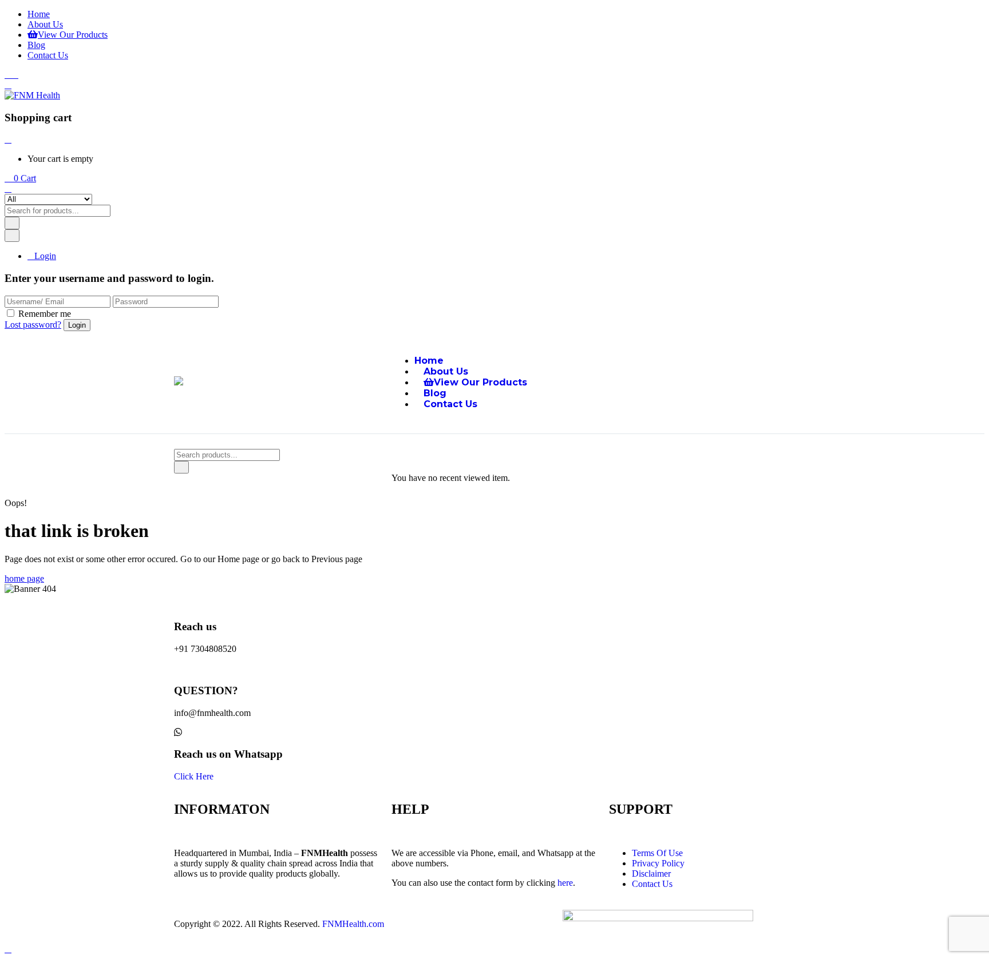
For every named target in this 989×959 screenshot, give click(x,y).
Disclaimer (651, 873)
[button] (20, 178)
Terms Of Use (657, 853)
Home (38, 14)
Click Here (193, 776)
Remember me (44, 314)
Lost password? (33, 324)
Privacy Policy (658, 863)
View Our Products (73, 34)
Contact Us (47, 55)
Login (45, 256)
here (565, 883)
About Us (45, 24)
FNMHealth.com (353, 924)
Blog (36, 45)
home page (24, 578)
